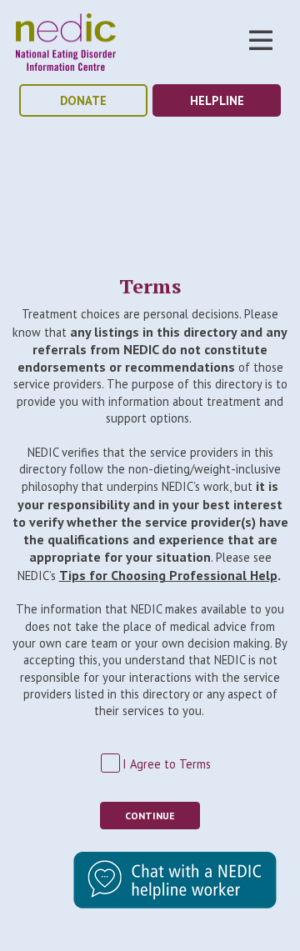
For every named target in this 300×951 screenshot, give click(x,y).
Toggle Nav (261, 40)
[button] (175, 904)
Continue (150, 815)
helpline (217, 100)
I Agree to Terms (166, 764)
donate (83, 100)
